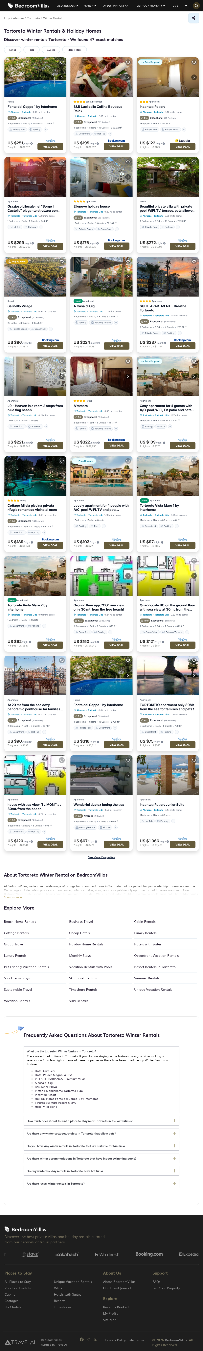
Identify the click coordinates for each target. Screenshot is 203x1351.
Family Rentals (145, 932)
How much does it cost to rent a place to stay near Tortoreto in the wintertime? (79, 1121)
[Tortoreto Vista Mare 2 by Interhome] (35, 576)
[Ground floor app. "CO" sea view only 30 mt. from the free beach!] (101, 576)
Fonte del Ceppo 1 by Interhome (32, 107)
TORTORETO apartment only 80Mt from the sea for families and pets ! (167, 707)
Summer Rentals (146, 978)
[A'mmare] (101, 376)
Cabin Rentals (145, 921)
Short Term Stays (17, 978)
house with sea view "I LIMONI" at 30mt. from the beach (34, 807)
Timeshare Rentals (83, 989)
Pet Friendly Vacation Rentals (26, 966)
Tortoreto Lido (29, 216)
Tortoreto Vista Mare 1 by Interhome (159, 507)
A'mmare (81, 406)
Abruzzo (15, 112)
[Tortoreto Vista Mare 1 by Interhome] (168, 476)
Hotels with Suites (148, 944)
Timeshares (62, 1307)
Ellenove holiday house (92, 206)
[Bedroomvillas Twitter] (95, 1340)
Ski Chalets (13, 1307)
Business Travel (81, 921)
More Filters (74, 49)
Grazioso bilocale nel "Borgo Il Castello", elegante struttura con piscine (33, 208)
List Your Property (166, 1287)
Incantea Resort (152, 107)
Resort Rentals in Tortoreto (155, 966)
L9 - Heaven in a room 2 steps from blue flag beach (35, 408)
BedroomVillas (176, 1339)
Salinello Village (20, 306)
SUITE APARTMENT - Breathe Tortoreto (163, 308)
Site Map (110, 1319)
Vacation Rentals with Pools (90, 966)
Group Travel (14, 944)
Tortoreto (26, 112)
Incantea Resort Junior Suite (162, 805)
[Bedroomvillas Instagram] (88, 1340)
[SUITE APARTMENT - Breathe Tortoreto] (168, 277)
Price (31, 49)
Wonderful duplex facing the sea (99, 805)
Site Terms (136, 1339)
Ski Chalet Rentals (83, 978)
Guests (51, 49)
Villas (58, 1287)
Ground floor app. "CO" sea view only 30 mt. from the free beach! (99, 607)
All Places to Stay (18, 1281)
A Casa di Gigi (84, 306)
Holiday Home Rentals (86, 944)
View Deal (50, 146)
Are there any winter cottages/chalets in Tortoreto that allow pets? (71, 1133)
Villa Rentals (78, 1000)
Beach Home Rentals (20, 921)
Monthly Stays (80, 955)
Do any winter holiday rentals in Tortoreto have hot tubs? (65, 1171)
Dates (12, 49)
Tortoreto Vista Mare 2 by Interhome (27, 607)
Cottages (11, 1300)
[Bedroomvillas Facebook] (82, 1340)
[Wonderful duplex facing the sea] (101, 775)
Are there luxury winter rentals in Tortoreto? (56, 1183)
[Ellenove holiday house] (101, 177)
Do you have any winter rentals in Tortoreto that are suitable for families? (76, 1146)
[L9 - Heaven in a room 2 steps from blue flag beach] (35, 376)
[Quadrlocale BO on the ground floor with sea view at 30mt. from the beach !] (168, 576)
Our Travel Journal (117, 1287)
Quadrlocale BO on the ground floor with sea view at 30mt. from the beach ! (167, 607)
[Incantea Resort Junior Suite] (168, 775)
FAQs (156, 1281)
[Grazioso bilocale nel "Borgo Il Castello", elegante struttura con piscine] (35, 177)
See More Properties (101, 857)
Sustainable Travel (18, 989)
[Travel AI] (20, 1342)
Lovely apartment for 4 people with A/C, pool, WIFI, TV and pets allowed (101, 507)
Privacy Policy (115, 1339)
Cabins (10, 1294)
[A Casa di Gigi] (101, 277)
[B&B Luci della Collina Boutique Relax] (101, 77)
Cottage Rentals (16, 932)
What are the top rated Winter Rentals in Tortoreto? (61, 1051)
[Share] (193, 18)
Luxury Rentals (15, 955)
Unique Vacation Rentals (153, 989)
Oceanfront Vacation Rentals (156, 955)
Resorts (59, 1300)
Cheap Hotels (79, 932)
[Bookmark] (62, 62)
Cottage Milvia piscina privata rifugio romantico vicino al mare (32, 507)
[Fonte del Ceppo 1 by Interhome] (35, 77)
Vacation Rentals (17, 1000)
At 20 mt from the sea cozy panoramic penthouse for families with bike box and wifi (34, 707)
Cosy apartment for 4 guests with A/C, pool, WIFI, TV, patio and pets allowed (166, 408)
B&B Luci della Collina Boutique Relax (98, 109)
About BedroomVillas (119, 1281)
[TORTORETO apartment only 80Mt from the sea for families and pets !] (168, 675)
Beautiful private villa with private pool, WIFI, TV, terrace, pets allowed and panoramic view (167, 208)
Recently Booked (116, 1307)
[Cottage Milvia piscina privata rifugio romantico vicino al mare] (35, 476)
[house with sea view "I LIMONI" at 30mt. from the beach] (35, 775)
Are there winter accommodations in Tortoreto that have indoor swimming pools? (81, 1158)
